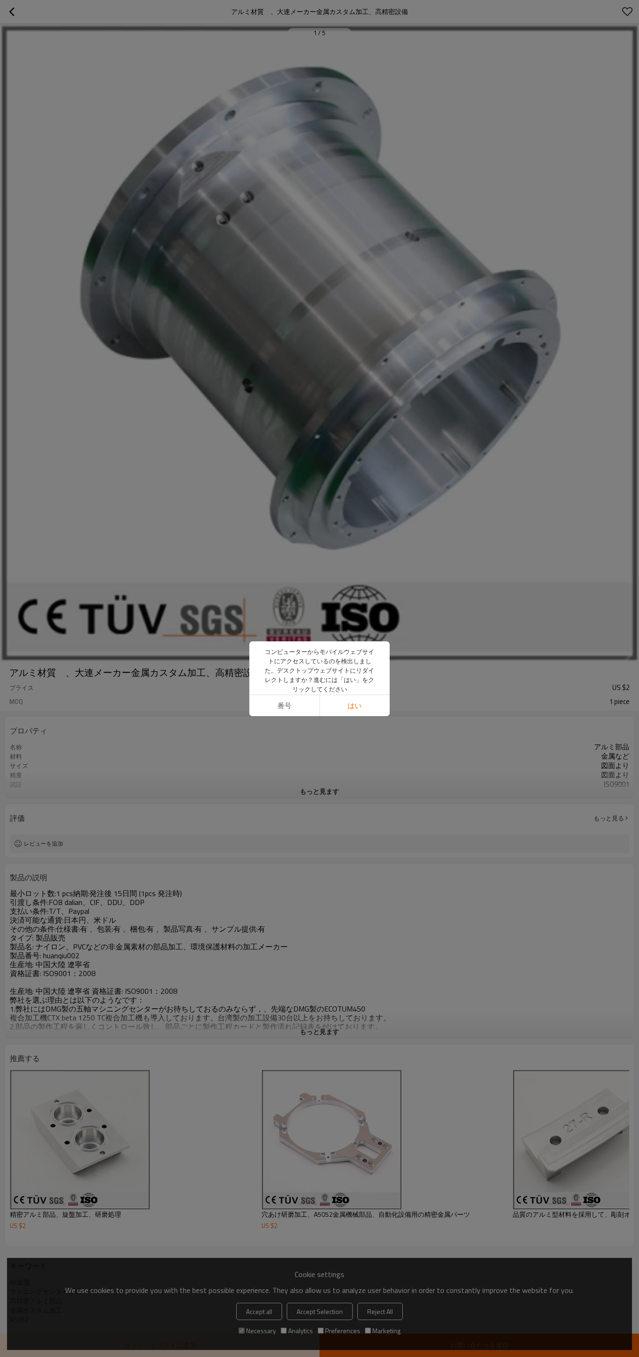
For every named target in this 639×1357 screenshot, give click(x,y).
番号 (284, 705)
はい (355, 705)
